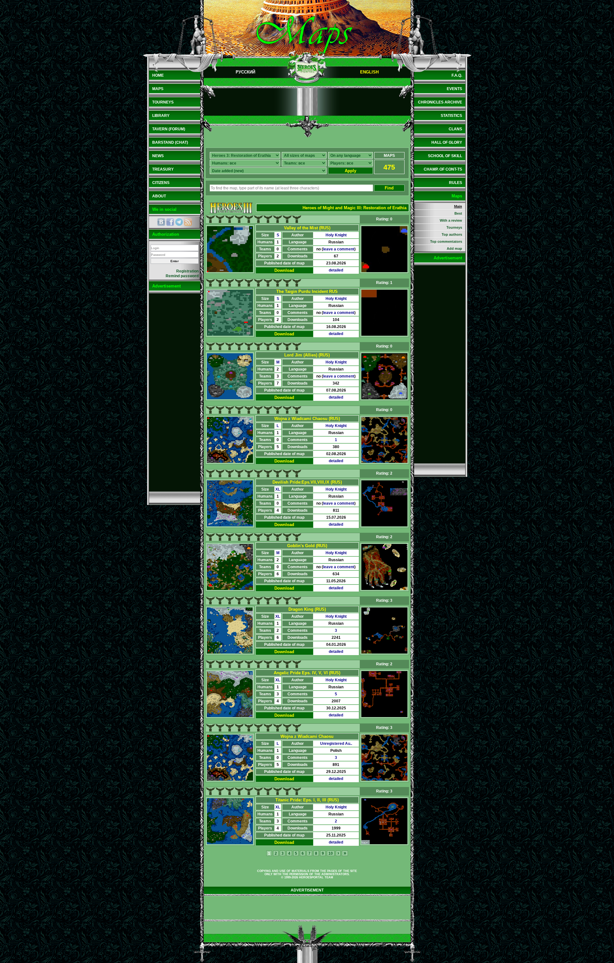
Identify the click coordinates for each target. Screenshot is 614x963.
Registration (187, 271)
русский (245, 72)
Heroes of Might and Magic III (332, 207)
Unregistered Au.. (336, 743)
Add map (454, 248)
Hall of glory (446, 142)
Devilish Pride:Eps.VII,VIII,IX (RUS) (307, 482)
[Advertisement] (174, 392)
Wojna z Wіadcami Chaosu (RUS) (307, 418)
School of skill (445, 156)
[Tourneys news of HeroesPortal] (188, 222)
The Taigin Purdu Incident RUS (307, 291)
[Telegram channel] (179, 222)
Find (389, 188)
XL (277, 489)
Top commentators (446, 241)
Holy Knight (336, 235)
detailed (336, 270)
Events (454, 89)
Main (458, 206)
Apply (350, 170)
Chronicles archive (440, 102)
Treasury (163, 169)
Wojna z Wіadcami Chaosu (307, 736)
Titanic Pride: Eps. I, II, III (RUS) (307, 800)
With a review (451, 220)
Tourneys (163, 102)
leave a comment (338, 249)
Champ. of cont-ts (443, 169)
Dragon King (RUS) (307, 609)
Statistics (451, 115)
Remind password (182, 276)
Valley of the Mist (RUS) (307, 227)
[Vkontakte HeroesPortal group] (161, 222)
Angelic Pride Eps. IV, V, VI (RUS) (307, 672)
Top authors (452, 234)
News (158, 156)
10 (330, 853)
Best (458, 213)
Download (284, 270)
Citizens (160, 182)
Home (158, 75)
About (159, 196)
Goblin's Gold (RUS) (307, 545)
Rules (455, 182)
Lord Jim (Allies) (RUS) (307, 355)
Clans (455, 129)
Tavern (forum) (168, 129)
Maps (157, 89)
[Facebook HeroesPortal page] (170, 222)
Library (160, 115)
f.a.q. (457, 75)
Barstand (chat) (170, 142)
